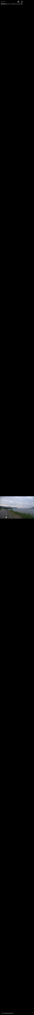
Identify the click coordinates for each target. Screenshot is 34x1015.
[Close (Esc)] (32, 1)
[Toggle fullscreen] (25, 1)
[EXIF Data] (22, 1)
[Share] (29, 1)
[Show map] (18, 1)
